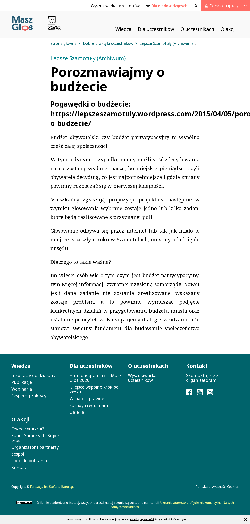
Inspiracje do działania (34, 375)
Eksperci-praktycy (28, 396)
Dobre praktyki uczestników (108, 43)
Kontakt (19, 467)
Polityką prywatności (142, 519)
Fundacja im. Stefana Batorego (52, 486)
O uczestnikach (148, 365)
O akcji (20, 419)
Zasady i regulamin (89, 405)
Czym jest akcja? (27, 429)
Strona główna (64, 43)
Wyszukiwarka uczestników (142, 377)
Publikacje (21, 382)
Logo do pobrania (29, 460)
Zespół (17, 454)
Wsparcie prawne (87, 398)
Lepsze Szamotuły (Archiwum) (167, 43)
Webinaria (21, 389)
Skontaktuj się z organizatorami (202, 377)
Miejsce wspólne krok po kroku (94, 389)
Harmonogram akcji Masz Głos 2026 (95, 377)
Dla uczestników (91, 365)
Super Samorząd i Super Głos (35, 437)
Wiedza (20, 365)
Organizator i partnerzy (35, 447)
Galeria (77, 412)
